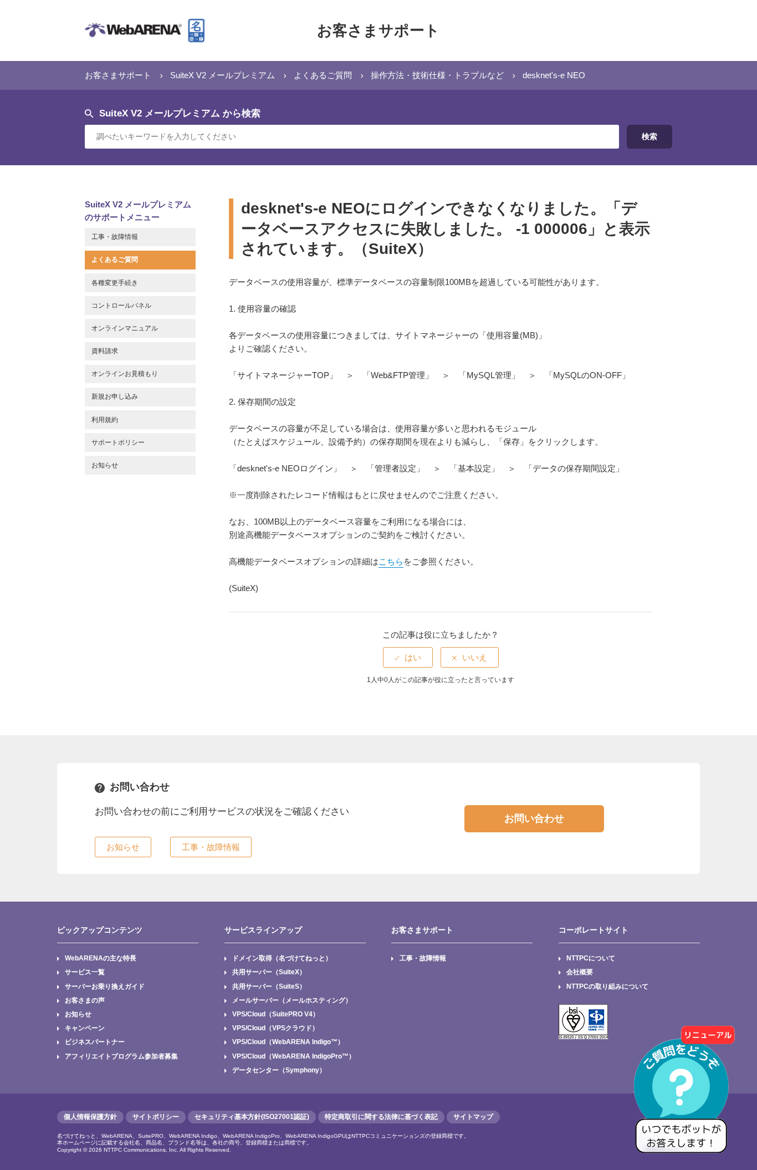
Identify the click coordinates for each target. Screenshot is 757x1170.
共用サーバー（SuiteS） (269, 986)
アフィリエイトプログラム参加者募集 (121, 1056)
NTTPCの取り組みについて (607, 986)
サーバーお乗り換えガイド (105, 986)
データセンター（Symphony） (279, 1070)
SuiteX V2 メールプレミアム (222, 75)
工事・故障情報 (423, 958)
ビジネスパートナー (95, 1042)
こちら (390, 561)
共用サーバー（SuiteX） (269, 972)
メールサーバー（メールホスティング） (292, 1000)
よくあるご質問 (323, 75)
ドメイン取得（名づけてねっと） (282, 958)
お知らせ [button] (123, 847)
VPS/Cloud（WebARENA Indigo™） (288, 1042)
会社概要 (579, 972)
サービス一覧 (85, 972)
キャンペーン (85, 1028)
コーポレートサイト (593, 929)
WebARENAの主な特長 (100, 958)
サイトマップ (473, 1117)
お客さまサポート (378, 30)
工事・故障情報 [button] (211, 847)
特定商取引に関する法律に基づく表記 (381, 1117)
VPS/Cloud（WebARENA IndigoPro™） (293, 1056)
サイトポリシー (155, 1117)
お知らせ (78, 1014)
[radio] (408, 657)
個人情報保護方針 (90, 1117)
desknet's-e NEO (554, 75)
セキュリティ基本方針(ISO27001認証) (252, 1117)
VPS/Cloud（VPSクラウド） (275, 1028)
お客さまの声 (85, 1000)
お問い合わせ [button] (534, 818)
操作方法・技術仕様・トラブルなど (437, 75)
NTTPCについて (590, 958)
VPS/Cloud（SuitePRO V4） (275, 1014)
